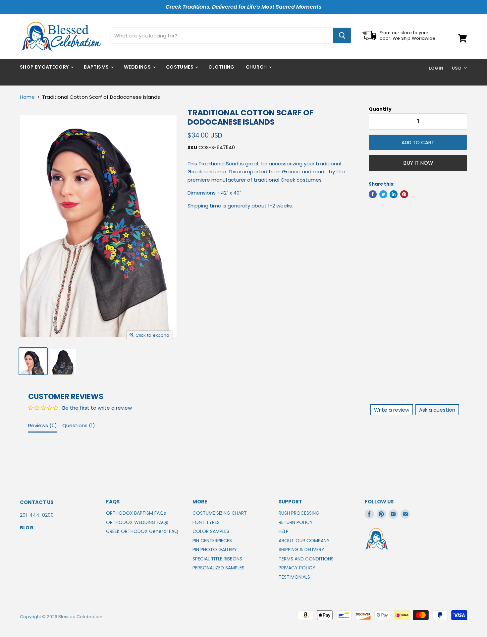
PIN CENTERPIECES (212, 540)
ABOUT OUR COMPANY (304, 540)
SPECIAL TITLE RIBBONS (217, 558)
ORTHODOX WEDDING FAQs (137, 522)
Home (27, 97)
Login (436, 68)
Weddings (138, 67)
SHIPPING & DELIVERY (301, 549)
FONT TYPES (206, 522)
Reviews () (42, 425)
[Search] (342, 35)
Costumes (180, 67)
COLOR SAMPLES (210, 531)
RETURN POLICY (296, 522)
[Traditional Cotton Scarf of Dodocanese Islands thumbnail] (33, 361)
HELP (284, 531)
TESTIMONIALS (294, 577)
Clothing (221, 67)
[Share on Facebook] (373, 194)
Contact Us (36, 502)
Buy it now (418, 163)
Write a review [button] (391, 409)
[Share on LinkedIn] (394, 194)
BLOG (26, 527)
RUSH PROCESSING (299, 513)
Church (257, 67)
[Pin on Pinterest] (404, 194)
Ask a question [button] (437, 409)
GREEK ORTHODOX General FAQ (142, 531)
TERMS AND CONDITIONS (306, 558)
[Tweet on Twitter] (383, 194)
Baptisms (97, 67)
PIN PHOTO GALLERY (214, 549)
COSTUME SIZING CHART (219, 513)
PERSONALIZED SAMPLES (218, 567)
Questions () (78, 425)
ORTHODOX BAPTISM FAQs (136, 513)
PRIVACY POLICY (297, 567)
